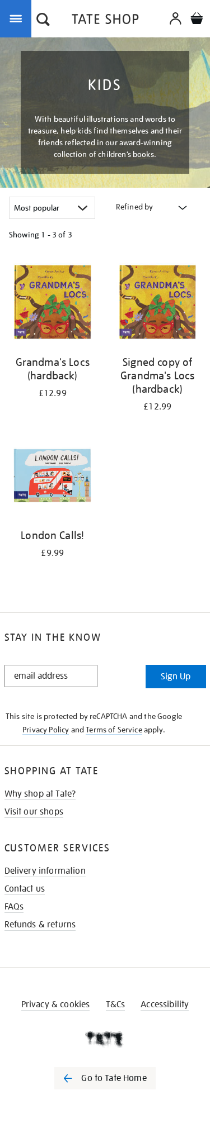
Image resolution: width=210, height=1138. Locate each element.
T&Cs (115, 1004)
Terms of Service (114, 730)
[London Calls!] (52, 477)
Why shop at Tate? (40, 793)
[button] (43, 20)
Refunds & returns (40, 924)
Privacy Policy (45, 730)
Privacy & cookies (55, 1004)
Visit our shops (33, 811)
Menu (18, 18)
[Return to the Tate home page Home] (105, 21)
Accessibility (165, 1004)
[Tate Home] (105, 1039)
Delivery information (45, 871)
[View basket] (196, 20)
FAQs (14, 906)
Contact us (24, 888)
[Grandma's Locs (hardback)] (52, 304)
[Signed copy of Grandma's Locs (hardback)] (158, 304)
